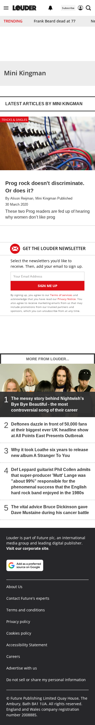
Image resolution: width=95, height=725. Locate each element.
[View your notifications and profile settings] (50, 8)
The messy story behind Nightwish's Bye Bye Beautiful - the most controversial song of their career (47, 404)
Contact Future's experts (27, 598)
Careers (13, 656)
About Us (14, 586)
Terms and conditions (25, 609)
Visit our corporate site (27, 548)
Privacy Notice (67, 299)
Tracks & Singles (14, 120)
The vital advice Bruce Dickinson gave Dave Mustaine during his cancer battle (50, 510)
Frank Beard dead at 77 (54, 21)
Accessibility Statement (26, 644)
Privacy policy (18, 621)
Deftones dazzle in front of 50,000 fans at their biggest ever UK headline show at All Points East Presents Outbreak (49, 430)
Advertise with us (21, 668)
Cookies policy (18, 633)
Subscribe (68, 8)
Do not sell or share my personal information (46, 679)
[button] (6, 8)
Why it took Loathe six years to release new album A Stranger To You (49, 452)
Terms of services (61, 295)
